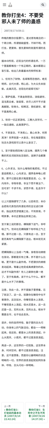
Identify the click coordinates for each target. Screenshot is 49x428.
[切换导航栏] (4, 5)
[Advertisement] (24, 382)
